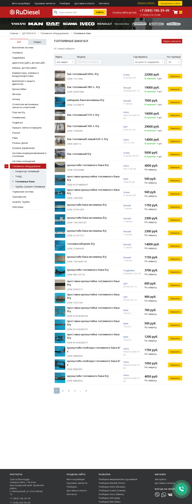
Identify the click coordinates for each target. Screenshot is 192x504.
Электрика (17, 206)
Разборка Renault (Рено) (112, 482)
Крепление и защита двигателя (23, 82)
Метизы (16, 94)
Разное (16, 132)
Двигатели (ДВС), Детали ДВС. (28, 62)
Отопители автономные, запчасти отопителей (25, 106)
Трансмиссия (19, 196)
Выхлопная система (22, 47)
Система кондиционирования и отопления (29, 154)
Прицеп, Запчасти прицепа (26, 127)
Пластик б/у (18, 112)
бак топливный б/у (79, 154)
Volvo (126, 112)
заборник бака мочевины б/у (85, 100)
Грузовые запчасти (44, 3)
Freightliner (129, 270)
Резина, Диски (20, 142)
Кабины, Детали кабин (24, 67)
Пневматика (18, 117)
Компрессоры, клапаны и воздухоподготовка (25, 74)
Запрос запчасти (172, 41)
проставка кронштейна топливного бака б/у (93, 178)
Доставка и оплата (84, 3)
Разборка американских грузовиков (118, 479)
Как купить (160, 479)
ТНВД (18, 176)
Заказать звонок (145, 2)
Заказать (175, 76)
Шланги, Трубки (21, 201)
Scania (126, 74)
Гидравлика (18, 57)
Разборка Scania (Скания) (112, 490)
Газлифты (17, 52)
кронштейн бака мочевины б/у (87, 204)
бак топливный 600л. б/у (83, 74)
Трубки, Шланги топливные (30, 186)
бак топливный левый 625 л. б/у (87, 139)
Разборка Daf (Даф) (109, 497)
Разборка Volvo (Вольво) (112, 486)
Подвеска (17, 122)
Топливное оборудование (54, 33)
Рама (15, 137)
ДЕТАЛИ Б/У (29, 33)
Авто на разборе (21, 3)
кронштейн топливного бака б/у (88, 165)
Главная (14, 33)
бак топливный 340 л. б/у (83, 126)
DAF (125, 126)
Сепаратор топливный (27, 171)
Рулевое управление (23, 147)
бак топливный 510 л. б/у (83, 115)
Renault (127, 87)
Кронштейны (19, 88)
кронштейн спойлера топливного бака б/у (93, 349)
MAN (125, 178)
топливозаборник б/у (81, 243)
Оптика (16, 99)
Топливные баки (25, 181)
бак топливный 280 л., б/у (83, 87)
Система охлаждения (23, 161)
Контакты (104, 3)
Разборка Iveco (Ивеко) (111, 494)
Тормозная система (22, 191)
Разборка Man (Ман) (109, 501)
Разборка (65, 3)
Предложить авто (170, 3)
